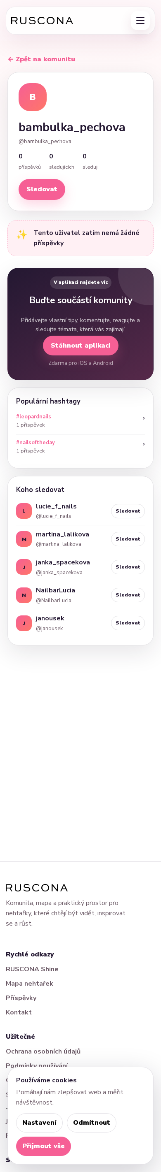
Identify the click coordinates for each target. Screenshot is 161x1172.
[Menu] (140, 20)
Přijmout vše (43, 1146)
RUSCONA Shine (32, 969)
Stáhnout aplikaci (81, 345)
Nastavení (39, 1122)
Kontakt (19, 1012)
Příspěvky (21, 998)
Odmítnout (91, 1122)
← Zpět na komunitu (41, 59)
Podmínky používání (37, 1065)
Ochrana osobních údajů (43, 1051)
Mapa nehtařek (29, 983)
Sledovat (41, 189)
